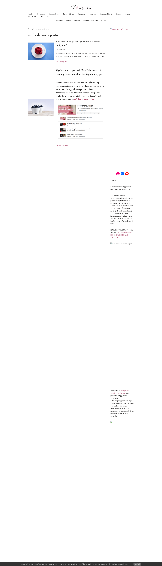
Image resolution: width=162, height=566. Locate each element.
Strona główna (32, 29)
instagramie (125, 391)
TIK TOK (103, 20)
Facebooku (121, 393)
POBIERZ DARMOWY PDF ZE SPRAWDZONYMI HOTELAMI (121, 234)
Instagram (59, 20)
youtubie (113, 393)
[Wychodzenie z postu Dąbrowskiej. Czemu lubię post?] (41, 51)
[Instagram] (118, 173)
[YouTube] (127, 173)
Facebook (77, 20)
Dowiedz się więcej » (62, 62)
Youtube (68, 20)
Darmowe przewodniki (91, 20)
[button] (33, 13)
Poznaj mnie (32, 16)
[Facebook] (122, 173)
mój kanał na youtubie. (84, 99)
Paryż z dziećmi (45, 16)
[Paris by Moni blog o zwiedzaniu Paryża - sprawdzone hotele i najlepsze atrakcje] (81, 6)
